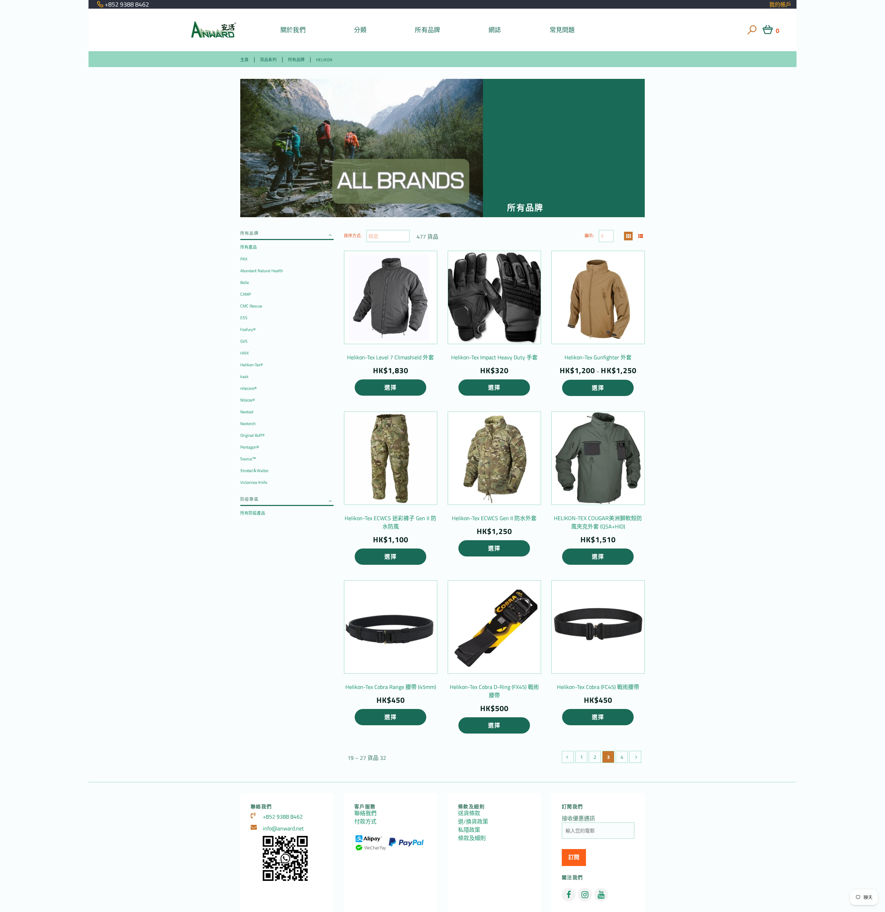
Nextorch (247, 423)
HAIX (244, 353)
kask (244, 376)
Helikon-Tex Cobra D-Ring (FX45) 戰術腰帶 (494, 691)
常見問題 (562, 30)
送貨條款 (469, 813)
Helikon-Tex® (251, 364)
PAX (244, 259)
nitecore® (248, 388)
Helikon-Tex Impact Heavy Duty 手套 (494, 357)
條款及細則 (472, 838)
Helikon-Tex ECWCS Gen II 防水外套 (494, 518)
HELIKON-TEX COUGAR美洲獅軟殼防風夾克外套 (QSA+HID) (598, 522)
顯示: (589, 235)
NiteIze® (247, 400)
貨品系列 (268, 59)
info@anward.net (283, 828)
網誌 (494, 30)
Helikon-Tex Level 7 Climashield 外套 (390, 357)
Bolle (244, 282)
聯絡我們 (365, 813)
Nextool (246, 411)
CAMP (245, 294)
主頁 (244, 59)
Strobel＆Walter (254, 470)
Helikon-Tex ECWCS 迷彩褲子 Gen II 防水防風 (390, 522)
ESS (244, 317)
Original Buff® (252, 435)
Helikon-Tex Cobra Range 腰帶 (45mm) (390, 687)
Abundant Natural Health (261, 270)
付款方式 (365, 821)
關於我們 (293, 30)
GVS (244, 341)
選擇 (390, 387)
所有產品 (248, 247)
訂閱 (573, 857)
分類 (360, 30)
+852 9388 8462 (283, 816)
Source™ (248, 458)
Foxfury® (248, 329)
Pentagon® (249, 447)
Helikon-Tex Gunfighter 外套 (598, 357)
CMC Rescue (251, 306)
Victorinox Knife (253, 482)
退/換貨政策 (473, 821)
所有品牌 (427, 30)
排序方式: (353, 235)
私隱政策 (469, 830)
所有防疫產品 (252, 513)
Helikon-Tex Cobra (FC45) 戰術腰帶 (598, 687)
